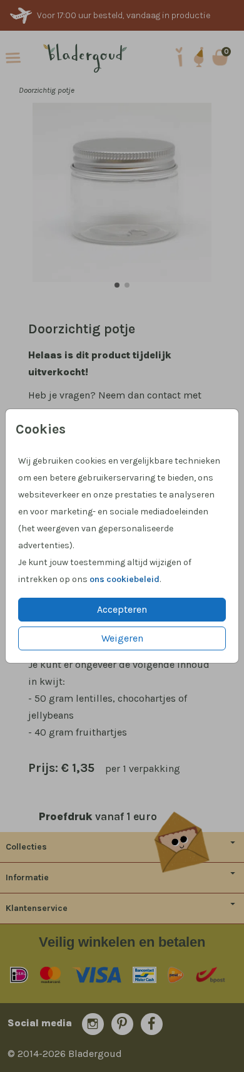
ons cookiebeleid (124, 579)
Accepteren (122, 609)
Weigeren (122, 638)
